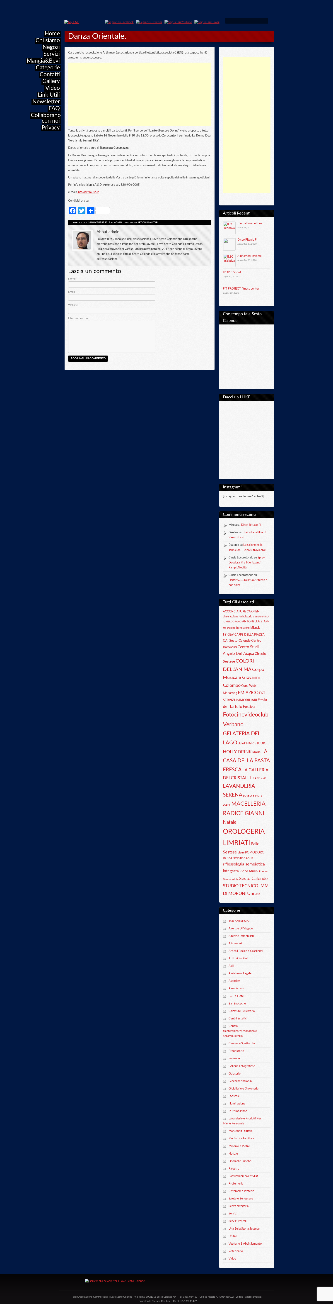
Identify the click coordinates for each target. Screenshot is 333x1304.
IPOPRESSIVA (232, 272)
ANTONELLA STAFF (255, 621)
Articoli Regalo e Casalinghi (246, 951)
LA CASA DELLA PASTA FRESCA (246, 761)
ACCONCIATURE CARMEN (241, 611)
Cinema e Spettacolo (242, 1043)
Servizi (51, 54)
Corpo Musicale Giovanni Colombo (243, 677)
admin (118, 223)
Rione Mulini (248, 871)
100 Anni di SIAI (239, 921)
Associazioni (236, 988)
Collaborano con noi (46, 118)
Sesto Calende (253, 878)
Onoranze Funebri (240, 1161)
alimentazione (230, 616)
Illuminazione (237, 1103)
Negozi (51, 47)
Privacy (51, 128)
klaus (256, 752)
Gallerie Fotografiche (242, 1066)
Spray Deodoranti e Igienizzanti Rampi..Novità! (247, 562)
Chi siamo (48, 40)
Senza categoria (239, 1206)
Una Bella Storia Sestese (244, 1228)
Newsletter (46, 102)
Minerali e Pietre (239, 1146)
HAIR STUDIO (256, 743)
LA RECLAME (258, 778)
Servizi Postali (237, 1221)
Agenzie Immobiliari (241, 936)
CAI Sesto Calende (237, 640)
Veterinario (236, 1251)
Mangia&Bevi (43, 61)
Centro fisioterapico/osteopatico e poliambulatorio (240, 1031)
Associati (234, 981)
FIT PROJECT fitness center (241, 288)
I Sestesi (234, 1096)
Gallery (51, 81)
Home (52, 34)
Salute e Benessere (241, 1198)
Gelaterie (235, 1073)
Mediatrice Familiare (241, 1138)
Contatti (50, 74)
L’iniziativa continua (249, 223)
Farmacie (234, 1058)
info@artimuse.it (88, 192)
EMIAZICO (248, 693)
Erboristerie (236, 1051)
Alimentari (235, 943)
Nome (72, 278)
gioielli (242, 743)
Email (72, 291)
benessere (243, 627)
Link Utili (49, 95)
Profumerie (236, 1183)
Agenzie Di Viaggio (241, 928)
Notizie (233, 1153)
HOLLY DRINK (237, 752)
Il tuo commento (78, 318)
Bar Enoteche (237, 1003)
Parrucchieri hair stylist (243, 1176)
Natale (229, 822)
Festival (249, 707)
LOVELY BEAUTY (252, 796)
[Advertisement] (246, 125)
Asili (231, 966)
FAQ (54, 108)
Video (52, 88)
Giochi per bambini (240, 1081)
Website (73, 305)
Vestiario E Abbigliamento (245, 1243)
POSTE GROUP (243, 858)
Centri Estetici (238, 1018)
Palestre (234, 1168)
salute (235, 879)
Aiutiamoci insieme (249, 256)
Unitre (253, 893)
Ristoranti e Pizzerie (241, 1191)
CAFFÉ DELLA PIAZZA (249, 634)
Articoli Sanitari (238, 958)
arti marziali (229, 628)
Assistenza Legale (240, 973)
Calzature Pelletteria (242, 1011)
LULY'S (227, 805)
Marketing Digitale (241, 1131)
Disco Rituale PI (247, 239)
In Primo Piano (238, 1111)
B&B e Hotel (236, 996)
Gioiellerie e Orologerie (243, 1088)
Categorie (48, 68)
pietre (241, 852)
